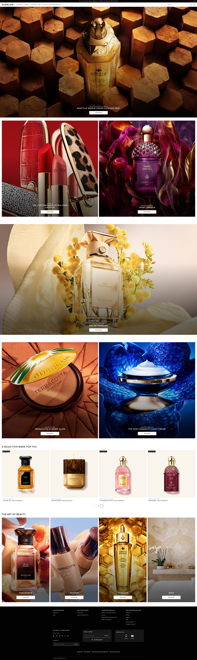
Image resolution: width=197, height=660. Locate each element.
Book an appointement (82, 615)
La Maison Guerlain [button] (55, 4)
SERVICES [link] (44, 4)
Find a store (80, 612)
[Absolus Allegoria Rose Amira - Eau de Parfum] (171, 474)
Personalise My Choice (114, 651)
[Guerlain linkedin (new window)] (68, 636)
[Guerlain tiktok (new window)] (59, 636)
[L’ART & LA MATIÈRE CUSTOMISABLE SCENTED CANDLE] (74, 474)
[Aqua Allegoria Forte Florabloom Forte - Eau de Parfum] (123, 474)
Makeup (128, 615)
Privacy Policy (87, 651)
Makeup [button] (27, 4)
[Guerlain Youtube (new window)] (53, 636)
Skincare (128, 617)
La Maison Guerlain (130, 624)
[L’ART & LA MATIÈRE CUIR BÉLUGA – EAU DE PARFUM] (25, 474)
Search (107, 635)
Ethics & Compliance (107, 619)
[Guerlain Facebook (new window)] (62, 636)
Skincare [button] (33, 4)
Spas (127, 619)
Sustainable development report (109, 617)
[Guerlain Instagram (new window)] (56, 636)
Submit (76, 644)
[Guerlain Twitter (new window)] (65, 636)
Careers (103, 615)
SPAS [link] (39, 4)
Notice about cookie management (100, 651)
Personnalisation (130, 621)
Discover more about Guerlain (109, 612)
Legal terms (80, 651)
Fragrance (128, 612)
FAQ (54, 615)
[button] (194, 1)
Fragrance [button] (20, 4)
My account (56, 612)
